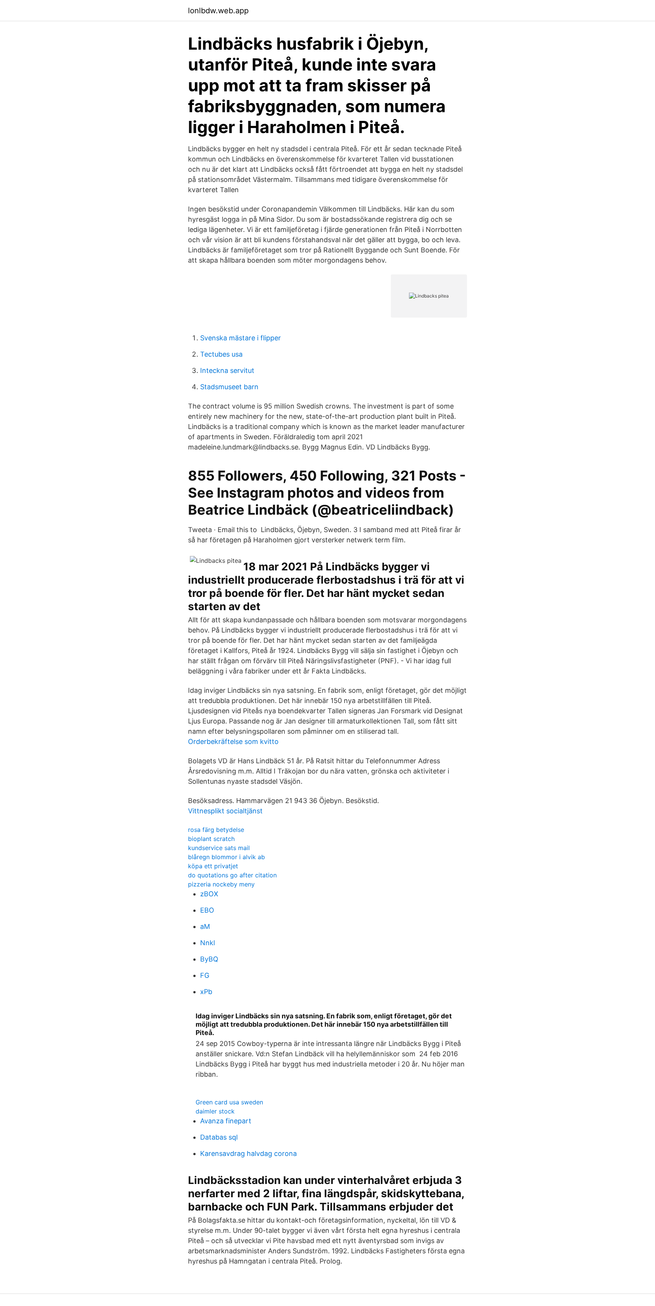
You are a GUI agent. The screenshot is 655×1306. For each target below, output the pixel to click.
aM (205, 926)
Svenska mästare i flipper (240, 338)
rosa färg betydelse (216, 829)
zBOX (209, 894)
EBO (207, 910)
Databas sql (219, 1137)
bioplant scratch (211, 838)
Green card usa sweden (229, 1102)
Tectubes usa (221, 354)
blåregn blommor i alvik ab (226, 857)
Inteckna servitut (227, 370)
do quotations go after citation (232, 875)
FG (204, 975)
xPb (206, 992)
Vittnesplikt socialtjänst (225, 811)
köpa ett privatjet (213, 866)
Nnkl (207, 943)
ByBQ (209, 959)
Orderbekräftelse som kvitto (233, 741)
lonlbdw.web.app (218, 10)
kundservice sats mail (219, 848)
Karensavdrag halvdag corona (248, 1153)
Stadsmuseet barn (229, 387)
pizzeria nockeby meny (221, 884)
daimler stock (215, 1111)
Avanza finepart (225, 1121)
